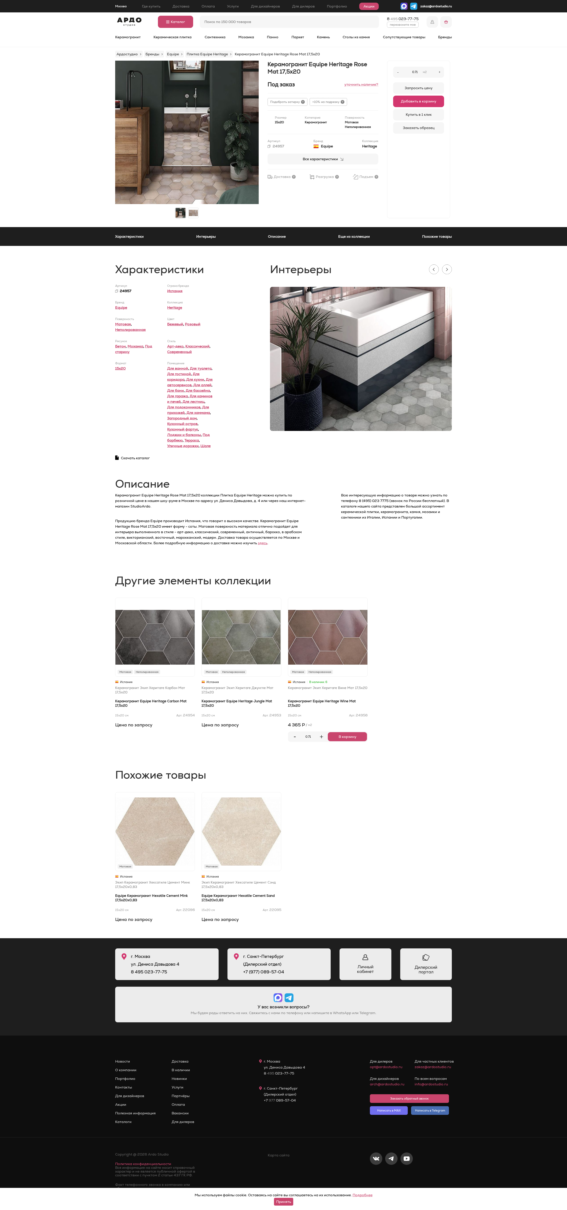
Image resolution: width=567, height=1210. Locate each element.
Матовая (123, 324)
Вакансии (180, 1113)
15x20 (120, 368)
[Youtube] (406, 1173)
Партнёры (181, 1096)
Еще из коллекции (354, 236)
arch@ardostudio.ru (387, 1084)
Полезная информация (135, 1113)
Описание (277, 236)
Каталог (178, 21)
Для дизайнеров (265, 6)
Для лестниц (193, 401)
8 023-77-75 (403, 18)
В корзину (347, 736)
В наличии (181, 1070)
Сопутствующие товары (404, 37)
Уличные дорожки (183, 446)
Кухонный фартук (182, 429)
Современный (179, 351)
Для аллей (202, 385)
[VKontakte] (376, 1173)
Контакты (123, 1087)
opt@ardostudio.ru (386, 1067)
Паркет (297, 37)
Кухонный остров (182, 423)
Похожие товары (437, 236)
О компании (125, 1070)
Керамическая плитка (172, 37)
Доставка (181, 6)
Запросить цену (419, 88)
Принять (283, 1201)
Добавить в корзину (418, 101)
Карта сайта (278, 1155)
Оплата (208, 6)
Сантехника (215, 37)
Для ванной (177, 368)
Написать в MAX (389, 1110)
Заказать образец (419, 127)
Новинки (179, 1079)
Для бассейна (198, 390)
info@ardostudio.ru (431, 1084)
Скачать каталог (135, 458)
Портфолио (337, 6)
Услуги (233, 6)
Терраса (191, 440)
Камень (323, 37)
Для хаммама (198, 412)
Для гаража (177, 396)
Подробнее (363, 1195)
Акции (369, 6)
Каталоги (123, 1122)
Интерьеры (206, 236)
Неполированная (130, 329)
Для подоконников (183, 407)
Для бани (175, 390)
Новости (122, 1061)
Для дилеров (303, 6)
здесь (262, 543)
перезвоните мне (403, 25)
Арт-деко (175, 346)
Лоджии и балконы (184, 434)
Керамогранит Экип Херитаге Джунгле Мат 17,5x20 (238, 690)
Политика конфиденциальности (143, 1164)
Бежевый (175, 324)
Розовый (192, 324)
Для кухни (195, 379)
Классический (197, 346)
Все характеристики (320, 159)
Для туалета (201, 368)
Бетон (120, 346)
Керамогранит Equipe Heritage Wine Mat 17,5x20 (322, 703)
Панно (272, 37)
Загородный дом (182, 418)
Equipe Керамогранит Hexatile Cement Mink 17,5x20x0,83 (151, 898)
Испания (175, 291)
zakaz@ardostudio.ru (436, 6)
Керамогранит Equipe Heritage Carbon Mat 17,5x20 (150, 703)
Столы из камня (356, 37)
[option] (187, 132)
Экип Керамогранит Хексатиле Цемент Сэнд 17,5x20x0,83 (239, 884)
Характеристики (129, 236)
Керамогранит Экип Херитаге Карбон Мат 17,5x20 (150, 690)
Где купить (151, 6)
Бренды (445, 37)
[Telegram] (391, 1173)
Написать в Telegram (430, 1110)
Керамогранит (128, 37)
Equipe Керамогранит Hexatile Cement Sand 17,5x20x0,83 (238, 898)
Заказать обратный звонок (409, 1098)
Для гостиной (179, 374)
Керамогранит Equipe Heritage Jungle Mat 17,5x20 (237, 703)
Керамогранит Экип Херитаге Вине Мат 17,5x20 (327, 688)
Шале (205, 446)
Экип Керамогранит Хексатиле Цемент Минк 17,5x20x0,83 (152, 884)
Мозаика (246, 37)
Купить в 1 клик (419, 114)
